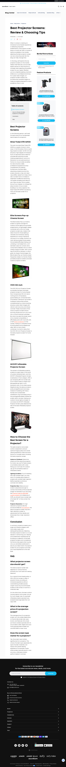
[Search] (58, 6)
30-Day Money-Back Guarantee (16, 697)
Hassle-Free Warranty (14, 700)
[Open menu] (63, 6)
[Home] (8, 6)
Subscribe (46, 63)
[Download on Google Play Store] (39, 745)
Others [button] (9, 727)
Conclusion (15, 116)
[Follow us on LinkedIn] (26, 745)
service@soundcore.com (14, 687)
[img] (19, 737)
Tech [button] (8, 730)
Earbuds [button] (9, 718)
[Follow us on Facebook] (19, 745)
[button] (58, 13)
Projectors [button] (10, 712)
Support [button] (9, 724)
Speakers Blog (50, 12)
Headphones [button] (10, 715)
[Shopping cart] (61, 6)
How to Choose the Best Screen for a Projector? (19, 112)
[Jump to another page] (11, 39)
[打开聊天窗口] (63, 760)
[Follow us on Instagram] (15, 745)
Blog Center (9, 13)
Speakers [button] (9, 721)
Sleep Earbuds (32, 12)
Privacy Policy (41, 67)
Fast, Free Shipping (13, 695)
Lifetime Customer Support (15, 702)
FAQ (14, 119)
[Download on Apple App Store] (48, 745)
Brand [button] (8, 708)
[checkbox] (21, 677)
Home (11, 23)
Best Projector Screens (18, 109)
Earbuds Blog (41, 12)
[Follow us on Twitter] (23, 745)
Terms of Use (48, 66)
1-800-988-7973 (14, 684)
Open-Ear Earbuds (21, 12)
